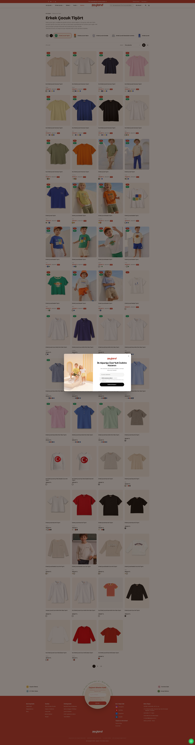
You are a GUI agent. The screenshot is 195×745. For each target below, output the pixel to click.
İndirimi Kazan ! (112, 384)
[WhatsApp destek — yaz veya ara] (191, 741)
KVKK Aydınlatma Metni (107, 378)
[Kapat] (129, 356)
